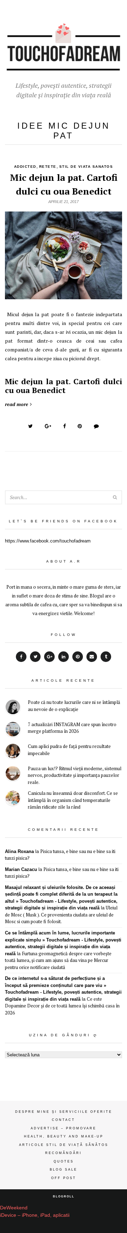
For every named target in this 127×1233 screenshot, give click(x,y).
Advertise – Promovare (63, 1128)
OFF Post (63, 1178)
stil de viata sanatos (86, 166)
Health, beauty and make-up (63, 1136)
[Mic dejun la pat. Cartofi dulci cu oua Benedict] (63, 295)
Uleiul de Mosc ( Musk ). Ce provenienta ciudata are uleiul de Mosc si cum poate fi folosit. (61, 914)
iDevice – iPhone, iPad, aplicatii (34, 1215)
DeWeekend (14, 1207)
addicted (25, 166)
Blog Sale (63, 1169)
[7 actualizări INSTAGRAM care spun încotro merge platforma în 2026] (13, 730)
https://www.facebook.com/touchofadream (48, 541)
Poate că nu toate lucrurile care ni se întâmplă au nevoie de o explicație (74, 705)
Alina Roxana (19, 851)
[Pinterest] (77, 656)
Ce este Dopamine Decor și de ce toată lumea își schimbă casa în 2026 (62, 1006)
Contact (63, 1120)
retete (47, 166)
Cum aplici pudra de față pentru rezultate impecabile (69, 749)
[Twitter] (35, 656)
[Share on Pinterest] (80, 426)
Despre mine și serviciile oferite (63, 1112)
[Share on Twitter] (30, 426)
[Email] (91, 656)
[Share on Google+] (48, 426)
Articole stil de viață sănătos (63, 1145)
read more (16, 404)
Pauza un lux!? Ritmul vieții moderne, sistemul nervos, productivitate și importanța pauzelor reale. (74, 775)
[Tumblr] (106, 656)
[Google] (49, 656)
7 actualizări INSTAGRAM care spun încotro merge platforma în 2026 (72, 728)
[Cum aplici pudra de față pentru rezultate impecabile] (13, 752)
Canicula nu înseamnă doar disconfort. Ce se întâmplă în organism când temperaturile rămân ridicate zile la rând (73, 800)
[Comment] (96, 426)
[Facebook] (21, 656)
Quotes (64, 1161)
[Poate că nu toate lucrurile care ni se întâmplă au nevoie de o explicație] (13, 708)
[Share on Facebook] (64, 426)
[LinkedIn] (63, 656)
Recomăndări (63, 1153)
